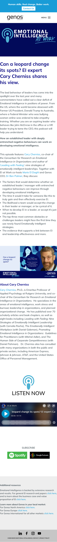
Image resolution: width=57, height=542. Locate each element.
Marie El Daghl (31, 172)
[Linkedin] (20, 533)
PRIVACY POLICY (44, 538)
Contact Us (28, 8)
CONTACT (36, 538)
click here (51, 493)
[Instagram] (33, 533)
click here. (30, 507)
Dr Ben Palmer (14, 176)
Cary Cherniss (32, 154)
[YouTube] (39, 533)
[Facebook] (26, 533)
